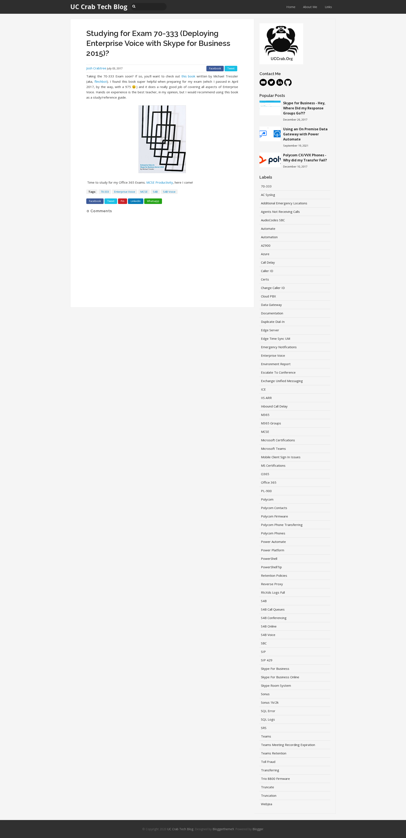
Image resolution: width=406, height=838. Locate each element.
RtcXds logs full (273, 592)
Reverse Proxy (272, 584)
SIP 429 (266, 660)
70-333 (105, 192)
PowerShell (269, 558)
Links (328, 7)
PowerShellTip (271, 567)
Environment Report (276, 364)
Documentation (272, 313)
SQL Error (268, 711)
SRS (263, 728)
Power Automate (273, 541)
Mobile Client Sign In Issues (280, 457)
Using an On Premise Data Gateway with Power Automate (305, 134)
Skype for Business (275, 668)
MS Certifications (273, 465)
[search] (134, 6)
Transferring (270, 770)
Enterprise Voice (124, 192)
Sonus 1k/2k (269, 702)
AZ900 (265, 245)
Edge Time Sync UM (275, 338)
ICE (263, 389)
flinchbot (101, 81)
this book (188, 76)
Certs (265, 279)
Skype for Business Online (280, 677)
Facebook (215, 68)
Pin (122, 201)
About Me (310, 7)
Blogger (257, 829)
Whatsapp (153, 201)
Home (290, 7)
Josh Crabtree (96, 68)
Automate (268, 228)
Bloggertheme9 (223, 829)
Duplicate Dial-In (273, 321)
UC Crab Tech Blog (180, 829)
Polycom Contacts (274, 508)
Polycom (267, 499)
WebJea (266, 804)
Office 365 (268, 482)
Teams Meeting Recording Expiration (288, 745)
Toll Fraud (268, 762)
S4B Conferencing (274, 618)
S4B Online (269, 626)
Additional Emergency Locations (284, 203)
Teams (266, 736)
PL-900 (266, 491)
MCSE (144, 192)
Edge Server (270, 330)
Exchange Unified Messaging (282, 381)
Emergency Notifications (279, 347)
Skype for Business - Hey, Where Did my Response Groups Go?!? (304, 108)
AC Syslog (268, 195)
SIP (263, 651)
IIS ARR (266, 398)
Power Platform (272, 550)
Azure (265, 254)
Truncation (268, 795)
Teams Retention (273, 753)
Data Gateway (271, 305)
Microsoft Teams (273, 448)
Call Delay (268, 262)
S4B (155, 192)
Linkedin (136, 201)
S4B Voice (169, 192)
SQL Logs (268, 719)
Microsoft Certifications (278, 440)
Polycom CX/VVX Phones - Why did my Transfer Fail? (305, 157)
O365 (265, 474)
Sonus (265, 694)
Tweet (231, 68)
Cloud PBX (268, 296)
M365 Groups (271, 423)
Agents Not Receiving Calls (280, 211)
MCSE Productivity (159, 182)
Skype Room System (276, 685)
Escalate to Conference (278, 372)
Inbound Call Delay (274, 406)
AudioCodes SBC (273, 220)
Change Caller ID (273, 288)
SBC (264, 643)
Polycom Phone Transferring (282, 525)
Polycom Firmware (274, 516)
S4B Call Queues (273, 609)
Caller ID (267, 271)
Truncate (267, 787)
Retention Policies (274, 575)
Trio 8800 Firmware (275, 778)
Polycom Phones (273, 533)
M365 (265, 415)
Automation (269, 237)
